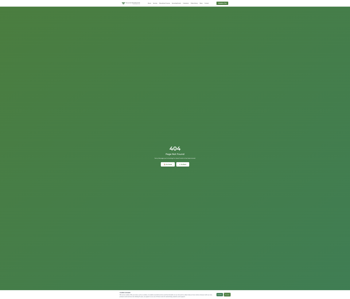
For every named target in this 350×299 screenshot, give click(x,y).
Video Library (194, 3)
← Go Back (182, 164)
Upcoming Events (176, 3)
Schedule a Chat (222, 3)
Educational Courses (164, 3)
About (149, 3)
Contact (206, 3)
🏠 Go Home (168, 164)
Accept (227, 294)
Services (155, 3)
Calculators (186, 3)
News (201, 3)
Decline (220, 294)
